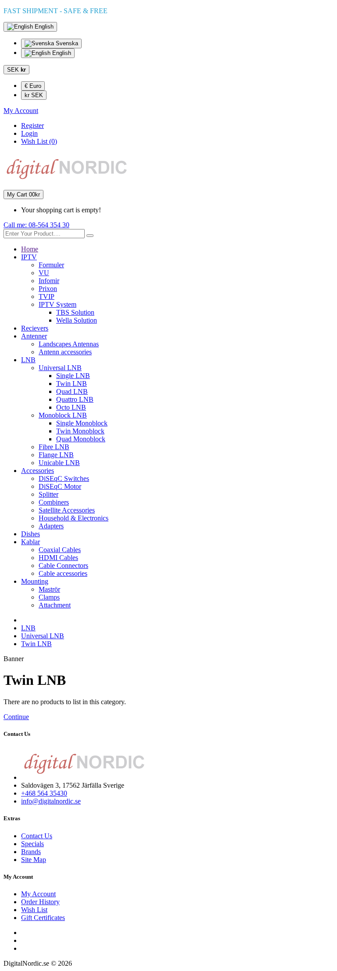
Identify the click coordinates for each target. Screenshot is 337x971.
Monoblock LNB (63, 415)
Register (32, 125)
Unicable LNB (59, 462)
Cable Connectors (63, 565)
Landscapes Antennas (69, 344)
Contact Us (36, 836)
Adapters (51, 526)
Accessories (37, 470)
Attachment (55, 605)
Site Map (33, 859)
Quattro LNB (74, 399)
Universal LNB (60, 367)
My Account (38, 894)
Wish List (34, 909)
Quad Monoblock (80, 439)
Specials (32, 843)
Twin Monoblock (80, 431)
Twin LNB (71, 383)
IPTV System (57, 304)
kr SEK (34, 95)
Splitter (48, 494)
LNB (28, 360)
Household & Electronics (73, 518)
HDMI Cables (58, 557)
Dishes (30, 534)
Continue (16, 716)
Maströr (49, 589)
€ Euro (33, 86)
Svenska (66, 43)
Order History (40, 902)
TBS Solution (75, 312)
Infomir (49, 280)
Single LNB (73, 375)
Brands (31, 851)
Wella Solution (76, 320)
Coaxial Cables (60, 549)
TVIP (46, 296)
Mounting (34, 581)
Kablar (30, 542)
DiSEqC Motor (60, 486)
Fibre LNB (54, 447)
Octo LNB (71, 407)
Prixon (48, 288)
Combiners (54, 502)
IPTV (29, 257)
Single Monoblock (82, 423)
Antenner (34, 336)
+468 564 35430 (44, 793)
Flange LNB (56, 454)
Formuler (51, 265)
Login (29, 133)
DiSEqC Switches (64, 478)
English (60, 53)
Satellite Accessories (67, 510)
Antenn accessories (65, 352)
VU (44, 272)
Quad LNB (72, 391)
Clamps (49, 597)
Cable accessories (63, 573)
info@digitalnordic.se (51, 801)
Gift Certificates (43, 917)
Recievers (34, 328)
